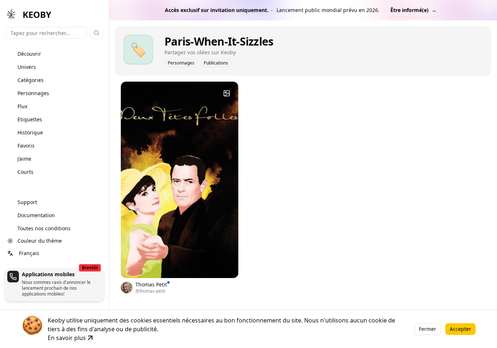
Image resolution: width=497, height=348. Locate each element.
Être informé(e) (413, 10)
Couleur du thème (39, 240)
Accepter (460, 328)
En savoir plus (67, 338)
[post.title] (226, 93)
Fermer (427, 328)
